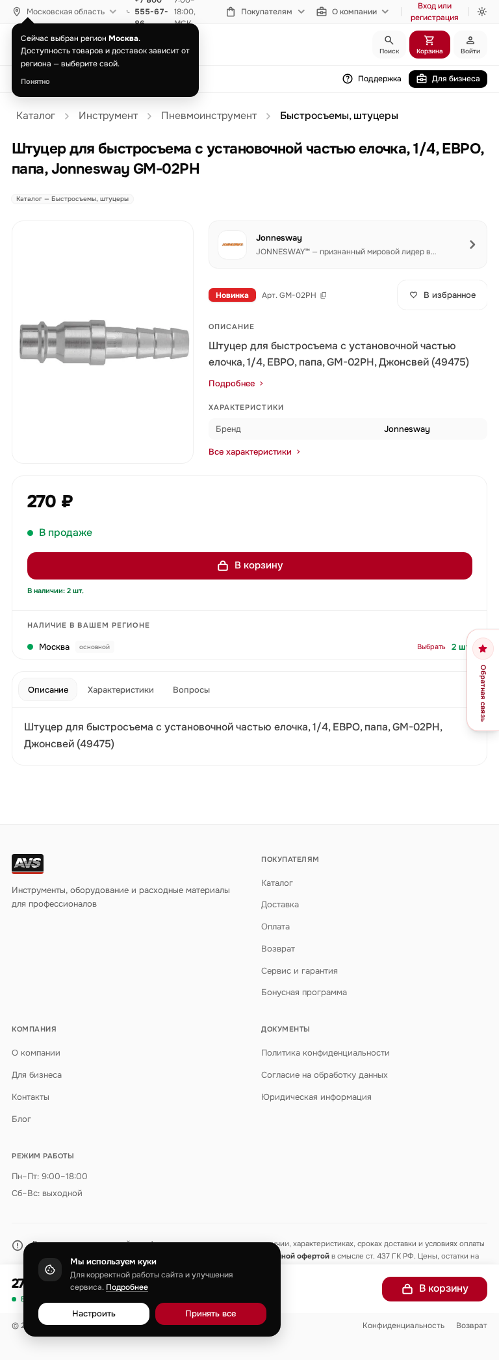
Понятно (35, 81)
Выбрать (431, 646)
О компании (354, 12)
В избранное (450, 294)
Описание (48, 689)
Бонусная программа (304, 992)
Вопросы (191, 689)
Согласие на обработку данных (324, 1074)
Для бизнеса (456, 78)
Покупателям (266, 12)
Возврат (278, 948)
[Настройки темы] (482, 12)
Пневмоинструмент (209, 115)
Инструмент (108, 115)
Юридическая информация (316, 1096)
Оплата (275, 926)
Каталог (35, 115)
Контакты (30, 1096)
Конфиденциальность (403, 1325)
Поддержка (380, 78)
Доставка (280, 904)
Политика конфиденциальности (325, 1052)
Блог (21, 1119)
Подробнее (232, 383)
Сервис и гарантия (299, 970)
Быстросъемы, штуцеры (339, 115)
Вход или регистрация (435, 12)
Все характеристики (250, 451)
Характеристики (121, 689)
